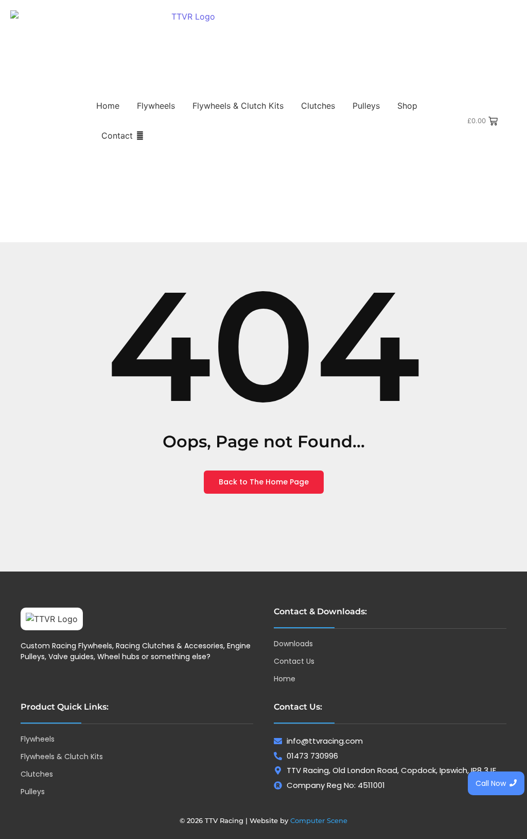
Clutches (318, 105)
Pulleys (366, 105)
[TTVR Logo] (52, 619)
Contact (117, 135)
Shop (407, 105)
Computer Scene (318, 820)
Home (107, 105)
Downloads (293, 644)
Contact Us (294, 661)
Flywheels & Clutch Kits (238, 105)
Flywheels (156, 105)
